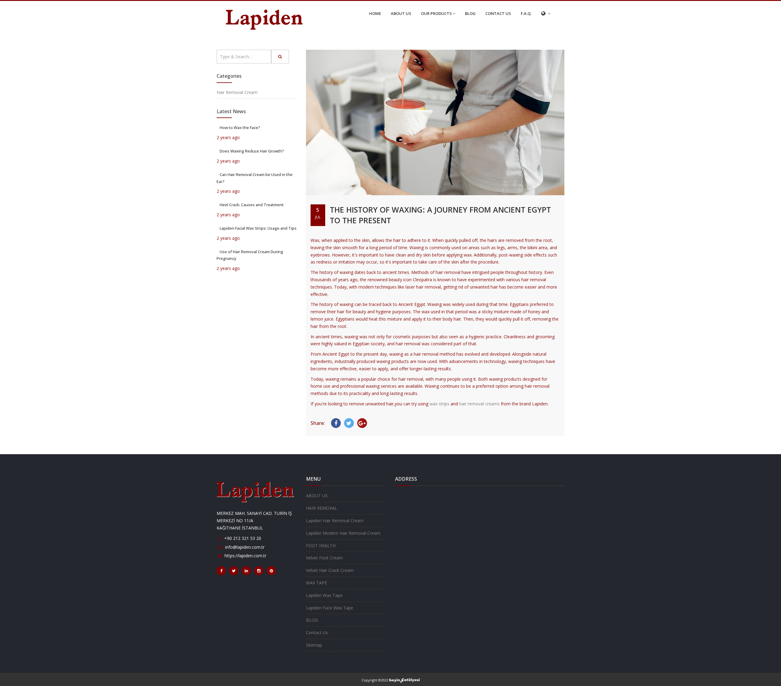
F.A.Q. (526, 13)
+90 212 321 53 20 (242, 538)
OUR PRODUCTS (436, 13)
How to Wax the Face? (240, 127)
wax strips (439, 404)
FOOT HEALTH (321, 545)
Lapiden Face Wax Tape (329, 608)
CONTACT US (498, 13)
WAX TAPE (316, 583)
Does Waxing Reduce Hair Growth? (252, 151)
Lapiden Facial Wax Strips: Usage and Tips (258, 228)
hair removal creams (479, 404)
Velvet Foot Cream (324, 558)
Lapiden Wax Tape (324, 595)
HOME (375, 13)
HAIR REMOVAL (321, 508)
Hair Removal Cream (237, 92)
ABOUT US (401, 13)
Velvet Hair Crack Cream (330, 570)
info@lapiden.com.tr (245, 547)
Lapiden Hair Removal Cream (335, 520)
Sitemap (314, 645)
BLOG (470, 13)
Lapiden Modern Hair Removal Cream (343, 533)
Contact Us (317, 632)
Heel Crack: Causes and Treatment (252, 204)
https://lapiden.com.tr (245, 555)
